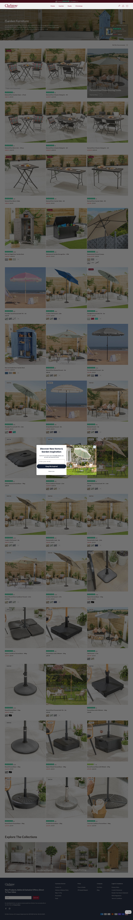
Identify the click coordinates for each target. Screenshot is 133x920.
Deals (70, 6)
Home (53, 6)
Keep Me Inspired (51, 466)
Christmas (78, 6)
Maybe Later (51, 471)
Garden (61, 6)
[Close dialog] (94, 447)
